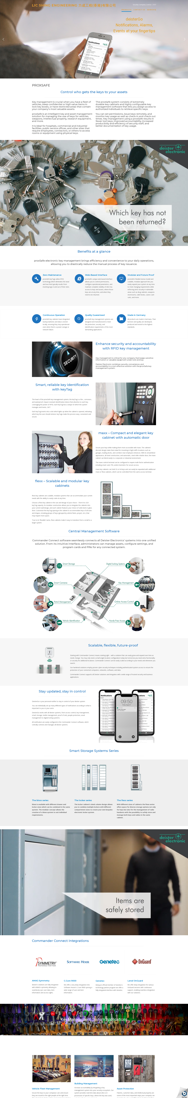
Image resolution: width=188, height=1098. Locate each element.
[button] (3, 39)
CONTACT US (139, 10)
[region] (94, 39)
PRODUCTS (126, 10)
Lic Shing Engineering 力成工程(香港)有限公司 (74, 5)
